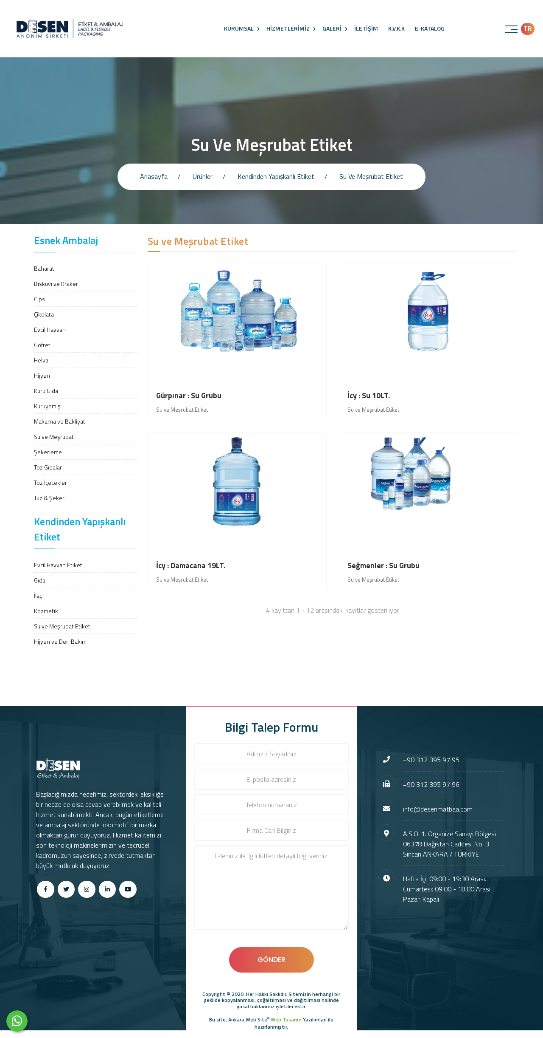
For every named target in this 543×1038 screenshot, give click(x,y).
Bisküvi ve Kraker (56, 283)
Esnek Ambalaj (66, 240)
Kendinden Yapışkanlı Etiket (80, 529)
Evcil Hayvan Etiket (58, 564)
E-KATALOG (430, 28)
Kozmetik (46, 610)
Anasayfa (154, 176)
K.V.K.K (396, 28)
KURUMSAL (239, 28)
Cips (39, 298)
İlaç (38, 595)
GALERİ (331, 28)
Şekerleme (48, 451)
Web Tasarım (286, 1019)
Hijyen (42, 375)
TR (527, 29)
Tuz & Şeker (49, 497)
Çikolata (44, 314)
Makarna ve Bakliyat (59, 421)
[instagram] (86, 889)
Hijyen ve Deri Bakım (60, 641)
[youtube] (128, 889)
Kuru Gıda (46, 390)
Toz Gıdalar (48, 467)
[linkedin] (107, 889)
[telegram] (66, 889)
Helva (41, 360)
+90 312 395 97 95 (431, 760)
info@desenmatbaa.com (438, 809)
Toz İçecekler (50, 482)
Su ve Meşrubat (54, 436)
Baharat (44, 268)
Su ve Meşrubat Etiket (62, 626)
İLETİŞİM (366, 28)
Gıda (39, 580)
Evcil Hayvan (50, 329)
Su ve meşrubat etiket (371, 176)
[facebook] (45, 889)
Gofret (42, 344)
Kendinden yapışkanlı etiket (276, 176)
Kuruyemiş (47, 406)
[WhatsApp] (17, 1021)
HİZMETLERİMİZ (288, 28)
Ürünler (203, 176)
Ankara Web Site (248, 1019)
